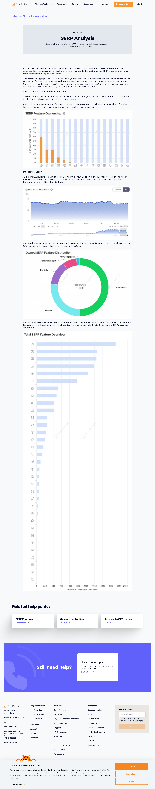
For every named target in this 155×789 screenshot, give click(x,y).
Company (104, 4)
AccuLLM (58, 741)
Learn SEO (92, 736)
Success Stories (95, 710)
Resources (88, 4)
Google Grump (94, 723)
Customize (130, 774)
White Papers (94, 719)
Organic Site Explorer (63, 745)
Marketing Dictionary (97, 732)
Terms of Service (127, 722)
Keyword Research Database (66, 719)
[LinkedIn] (5, 722)
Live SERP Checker (96, 728)
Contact (34, 738)
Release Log (93, 745)
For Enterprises (37, 714)
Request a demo (123, 4)
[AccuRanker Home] (19, 4)
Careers (34, 733)
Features (61, 4)
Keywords (28, 16)
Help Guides (17, 16)
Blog (90, 714)
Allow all (131, 766)
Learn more (21, 623)
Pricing (75, 4)
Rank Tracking (60, 710)
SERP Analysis (41, 16)
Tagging (57, 728)
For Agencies (36, 710)
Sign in (140, 4)
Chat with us (86, 672)
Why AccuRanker (42, 4)
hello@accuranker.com (14, 717)
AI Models (58, 736)
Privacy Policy (140, 722)
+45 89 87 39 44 (10, 742)
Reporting (58, 714)
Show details (16, 784)
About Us (34, 729)
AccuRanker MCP (61, 723)
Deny (131, 781)
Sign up (132, 726)
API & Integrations (61, 732)
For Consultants (37, 719)
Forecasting (59, 754)
